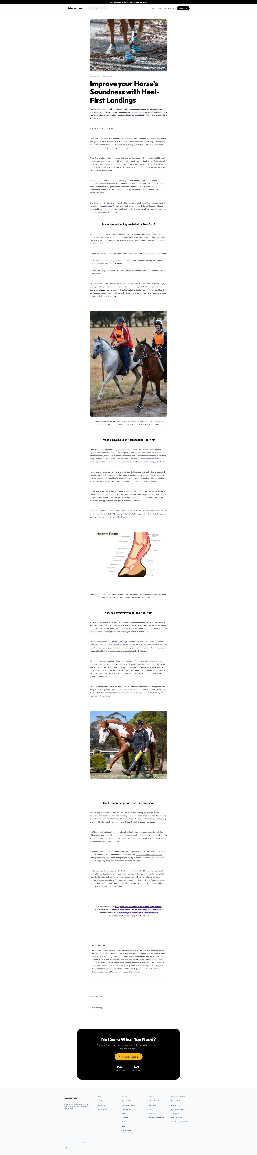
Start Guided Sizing (128, 1057)
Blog (159, 8)
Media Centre (169, 8)
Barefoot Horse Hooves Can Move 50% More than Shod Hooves (137, 910)
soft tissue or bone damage (144, 462)
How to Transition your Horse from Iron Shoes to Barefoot (135, 913)
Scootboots (101, 1101)
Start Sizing (183, 8)
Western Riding (176, 1101)
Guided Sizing (126, 1101)
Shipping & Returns (128, 1105)
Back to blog (97, 1008)
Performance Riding (177, 1109)
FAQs (123, 1113)
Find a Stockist (102, 1109)
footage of (94, 296)
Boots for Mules (176, 1118)
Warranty (125, 1118)
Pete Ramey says (120, 642)
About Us (150, 1122)
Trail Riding (175, 1113)
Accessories (101, 1105)
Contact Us (126, 1122)
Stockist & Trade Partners (155, 1101)
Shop (153, 8)
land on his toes (98, 145)
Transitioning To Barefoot (179, 1122)
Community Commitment (155, 1118)
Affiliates (149, 1109)
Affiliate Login (151, 1113)
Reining (173, 1105)
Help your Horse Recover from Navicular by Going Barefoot (138, 906)
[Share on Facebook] (97, 996)
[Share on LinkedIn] (102, 996)
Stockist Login (151, 1105)
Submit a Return (127, 1109)
